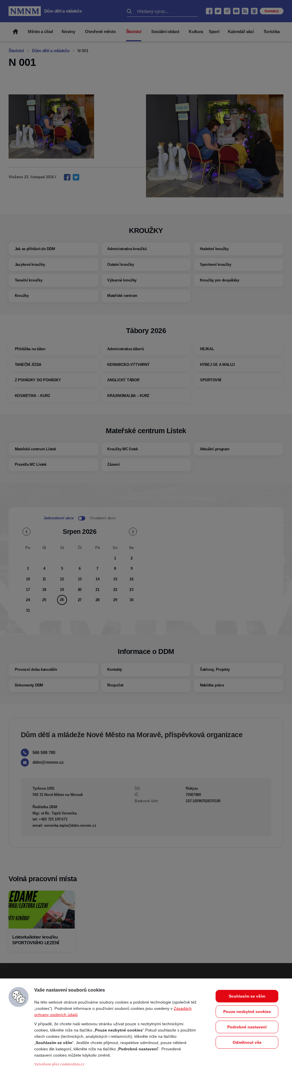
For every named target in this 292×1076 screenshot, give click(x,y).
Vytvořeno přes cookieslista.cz (59, 1064)
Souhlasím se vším (247, 996)
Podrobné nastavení (247, 1027)
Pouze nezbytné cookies (247, 1011)
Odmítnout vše (247, 1042)
